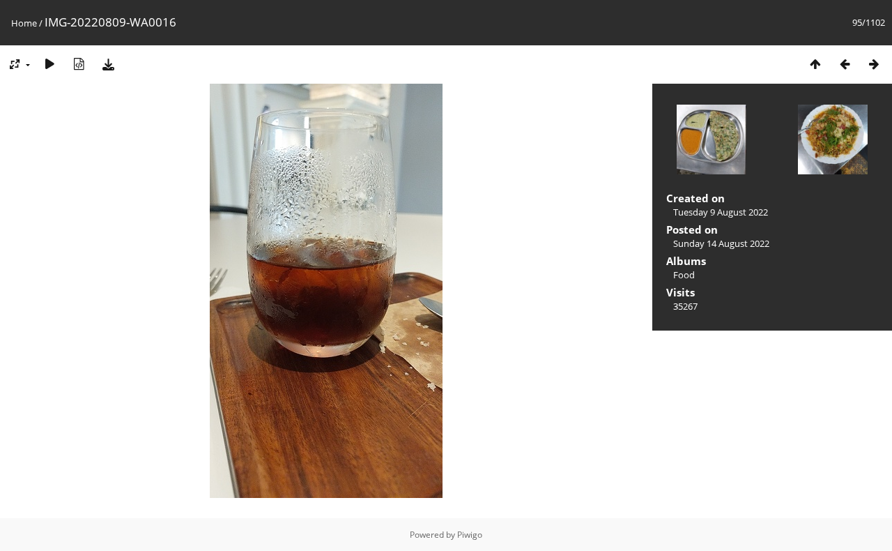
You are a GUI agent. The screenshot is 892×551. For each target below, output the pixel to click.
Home (24, 23)
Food (684, 275)
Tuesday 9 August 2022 (720, 212)
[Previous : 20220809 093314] (844, 64)
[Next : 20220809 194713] (874, 64)
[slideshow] (49, 64)
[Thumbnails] (815, 64)
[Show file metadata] (78, 64)
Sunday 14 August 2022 (721, 243)
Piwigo (469, 535)
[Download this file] (108, 64)
